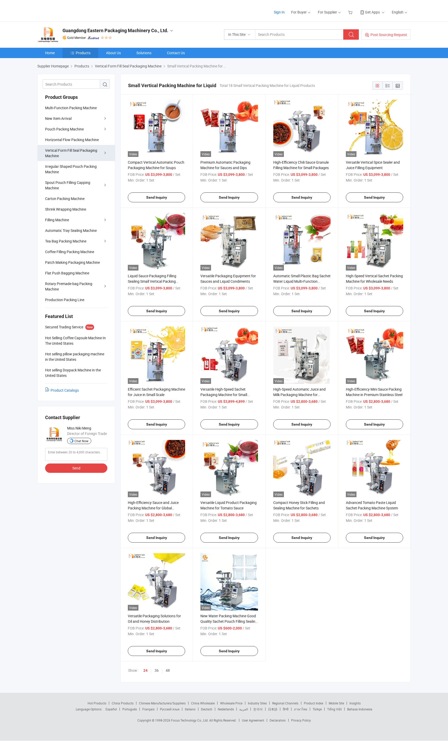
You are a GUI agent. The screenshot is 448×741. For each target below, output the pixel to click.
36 (157, 670)
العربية (243, 709)
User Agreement (253, 720)
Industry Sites (257, 703)
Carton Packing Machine (65, 198)
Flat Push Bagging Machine (67, 273)
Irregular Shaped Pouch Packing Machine (71, 169)
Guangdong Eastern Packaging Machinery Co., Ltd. (115, 30)
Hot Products (97, 703)
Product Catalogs (65, 390)
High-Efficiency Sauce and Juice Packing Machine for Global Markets (153, 508)
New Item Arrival (58, 118)
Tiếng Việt (334, 709)
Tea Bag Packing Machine (65, 241)
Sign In (279, 12)
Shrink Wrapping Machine (65, 209)
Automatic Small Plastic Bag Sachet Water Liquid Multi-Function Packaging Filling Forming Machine (302, 281)
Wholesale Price (231, 703)
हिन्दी (286, 709)
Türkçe (317, 709)
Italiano (190, 709)
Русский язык (169, 709)
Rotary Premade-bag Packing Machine (68, 286)
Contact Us (176, 52)
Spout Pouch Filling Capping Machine (67, 185)
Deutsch (206, 709)
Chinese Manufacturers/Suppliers (162, 703)
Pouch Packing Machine (64, 129)
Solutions (143, 52)
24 (145, 670)
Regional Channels (285, 703)
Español (111, 709)
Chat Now (81, 441)
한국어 (258, 709)
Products (83, 52)
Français (148, 709)
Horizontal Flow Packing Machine (72, 139)
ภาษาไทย (300, 709)
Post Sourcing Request (388, 34)
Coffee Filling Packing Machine (69, 251)
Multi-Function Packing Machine (71, 107)
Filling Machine (57, 219)
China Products (123, 703)
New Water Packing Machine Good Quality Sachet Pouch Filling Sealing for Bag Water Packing (228, 621)
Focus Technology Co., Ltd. (190, 720)
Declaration (278, 720)
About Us (113, 52)
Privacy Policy (301, 720)
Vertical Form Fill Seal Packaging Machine (71, 153)
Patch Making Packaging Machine (72, 262)
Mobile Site (336, 703)
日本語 (272, 709)
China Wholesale (203, 703)
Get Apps (372, 12)
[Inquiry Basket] (351, 12)
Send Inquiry (156, 197)
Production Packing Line (64, 299)
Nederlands (226, 709)
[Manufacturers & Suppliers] (70, 10)
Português (129, 709)
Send (76, 468)
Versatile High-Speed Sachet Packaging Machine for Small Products (223, 395)
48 (168, 670)
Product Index (313, 703)
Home (50, 52)
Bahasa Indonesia (359, 709)
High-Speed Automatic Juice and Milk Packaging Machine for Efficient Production (299, 395)
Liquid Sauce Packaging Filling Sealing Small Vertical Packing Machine (152, 281)
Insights (355, 703)
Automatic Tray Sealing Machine (71, 230)
